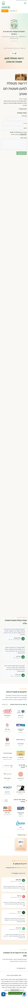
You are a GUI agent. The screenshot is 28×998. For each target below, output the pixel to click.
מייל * (25, 123)
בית (25, 48)
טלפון (25, 128)
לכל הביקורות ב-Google (17, 873)
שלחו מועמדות (21, 153)
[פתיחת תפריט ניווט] (25, 3)
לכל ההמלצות (22, 968)
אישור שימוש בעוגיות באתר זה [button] (17, 993)
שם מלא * (24, 116)
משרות (21, 48)
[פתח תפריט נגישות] (3, 994)
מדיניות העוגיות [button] (15, 990)
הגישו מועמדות (23, 109)
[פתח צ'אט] (24, 994)
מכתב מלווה (23, 138)
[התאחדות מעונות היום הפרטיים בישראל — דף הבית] (3, 3)
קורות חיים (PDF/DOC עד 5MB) (18, 132)
